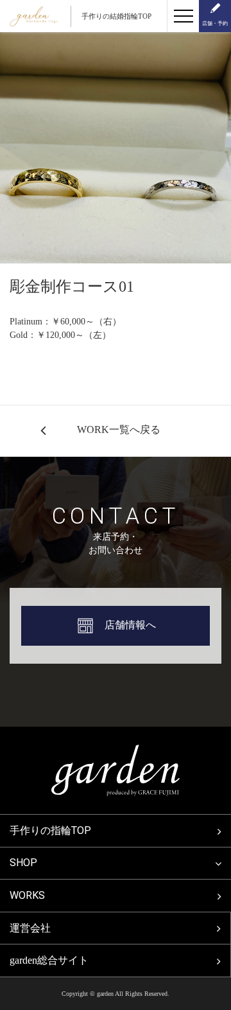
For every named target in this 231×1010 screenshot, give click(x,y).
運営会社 (30, 928)
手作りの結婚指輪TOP (116, 16)
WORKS (27, 895)
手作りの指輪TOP (50, 830)
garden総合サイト (49, 960)
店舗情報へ (130, 624)
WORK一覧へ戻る (118, 429)
